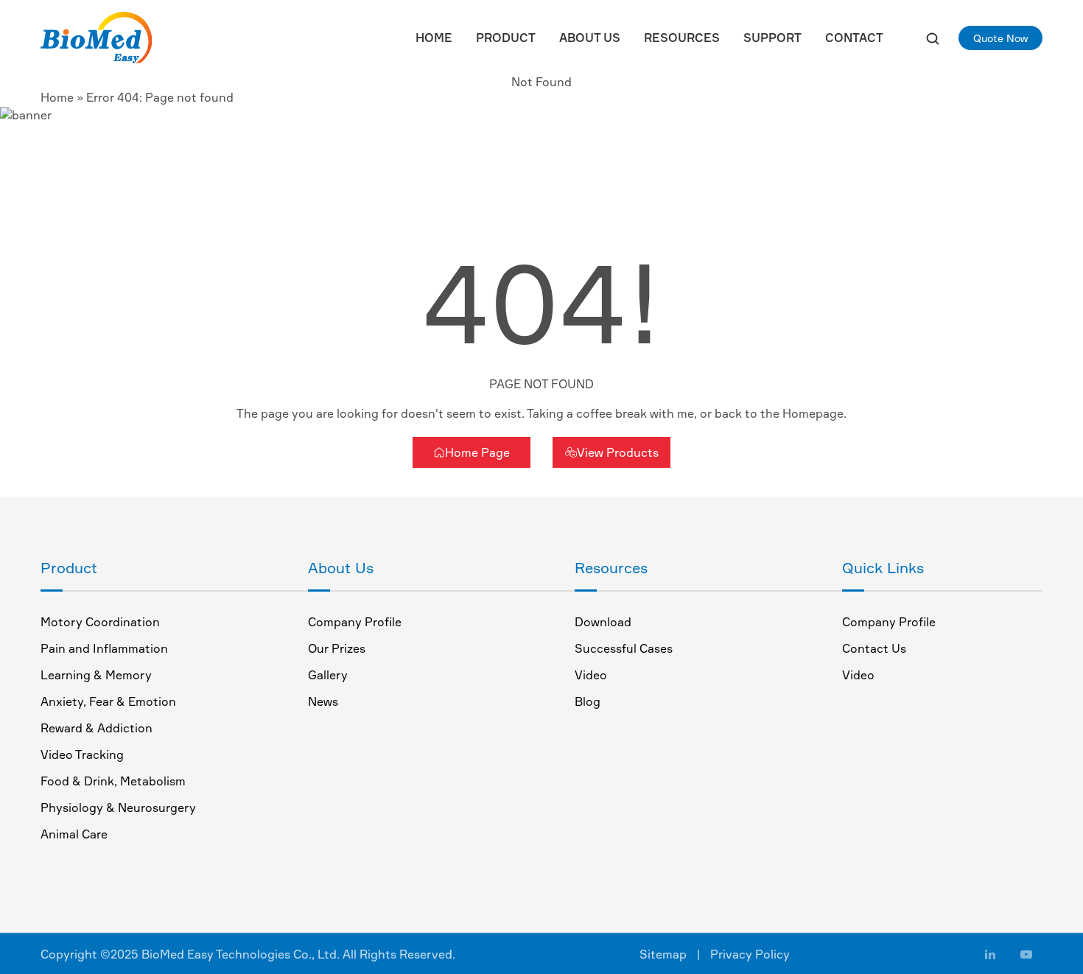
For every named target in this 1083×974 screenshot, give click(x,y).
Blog (587, 701)
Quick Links (883, 567)
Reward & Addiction (97, 728)
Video (591, 675)
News (323, 701)
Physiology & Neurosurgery (118, 807)
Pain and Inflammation (104, 648)
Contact (854, 37)
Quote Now (1000, 38)
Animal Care (74, 834)
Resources (682, 37)
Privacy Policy (750, 954)
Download (603, 621)
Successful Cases (624, 648)
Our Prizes (336, 648)
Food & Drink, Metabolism (113, 781)
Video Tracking (82, 754)
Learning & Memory (96, 675)
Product (506, 37)
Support (772, 37)
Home (434, 37)
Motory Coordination (100, 621)
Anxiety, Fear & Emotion (108, 701)
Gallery (328, 675)
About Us (589, 37)
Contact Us (874, 648)
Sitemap (663, 954)
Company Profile (355, 621)
